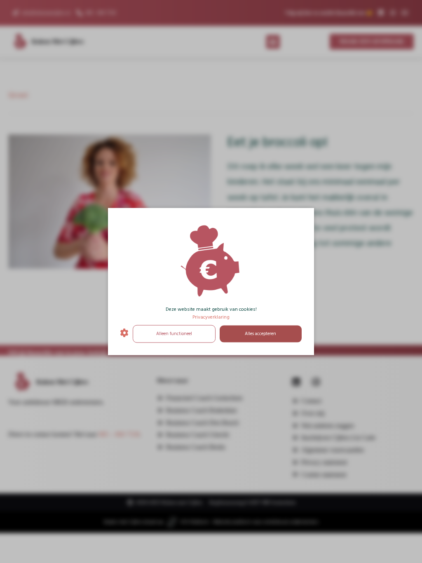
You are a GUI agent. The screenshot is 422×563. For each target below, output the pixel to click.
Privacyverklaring (211, 317)
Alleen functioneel (174, 334)
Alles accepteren (260, 334)
